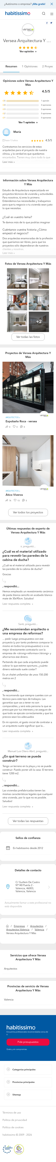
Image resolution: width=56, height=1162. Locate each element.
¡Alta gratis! (38, 4)
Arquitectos (36, 926)
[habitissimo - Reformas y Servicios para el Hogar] (14, 14)
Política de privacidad (14, 1120)
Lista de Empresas (14, 1103)
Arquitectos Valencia (17, 930)
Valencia (39, 930)
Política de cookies (12, 1127)
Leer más (7, 162)
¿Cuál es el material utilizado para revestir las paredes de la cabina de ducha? (25, 556)
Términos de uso (11, 1113)
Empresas (19, 926)
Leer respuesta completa (16, 604)
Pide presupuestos (28, 1156)
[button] (28, 1070)
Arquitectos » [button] (13, 418)
